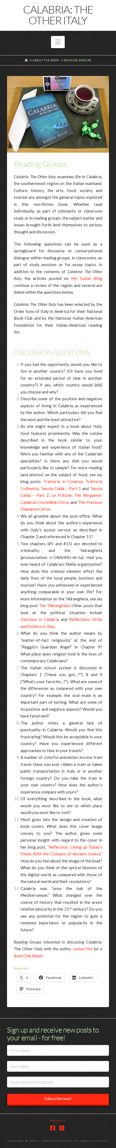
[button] (58, 42)
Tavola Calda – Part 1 (61, 488)
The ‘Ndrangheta (54, 605)
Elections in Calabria (40, 619)
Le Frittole (62, 495)
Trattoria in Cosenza (63, 481)
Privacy (58, 1120)
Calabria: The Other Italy (58, 15)
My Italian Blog (87, 278)
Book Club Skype (28, 955)
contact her (83, 948)
